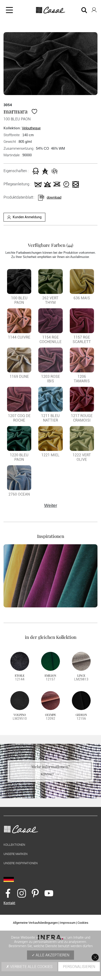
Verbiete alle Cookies (31, 966)
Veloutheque (31, 128)
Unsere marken (15, 854)
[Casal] (50, 10)
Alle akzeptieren (52, 955)
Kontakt (47, 774)
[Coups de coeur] (34, 111)
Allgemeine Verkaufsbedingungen (35, 922)
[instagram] (21, 893)
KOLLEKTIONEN (14, 844)
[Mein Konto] (94, 8)
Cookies (83, 922)
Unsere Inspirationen (21, 863)
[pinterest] (35, 893)
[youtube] (48, 893)
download (54, 197)
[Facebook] (8, 893)
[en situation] (50, 575)
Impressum (67, 922)
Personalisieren (79, 966)
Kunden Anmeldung (27, 217)
